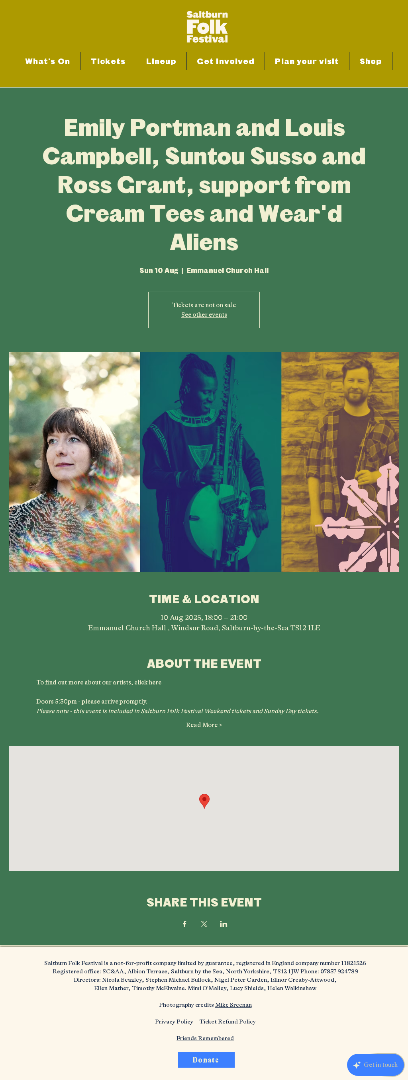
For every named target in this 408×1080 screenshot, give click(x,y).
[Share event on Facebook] (184, 924)
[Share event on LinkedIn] (224, 924)
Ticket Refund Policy (227, 1021)
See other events (204, 314)
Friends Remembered (205, 1038)
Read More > (204, 725)
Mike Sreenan (233, 1005)
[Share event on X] (204, 924)
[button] (226, 61)
